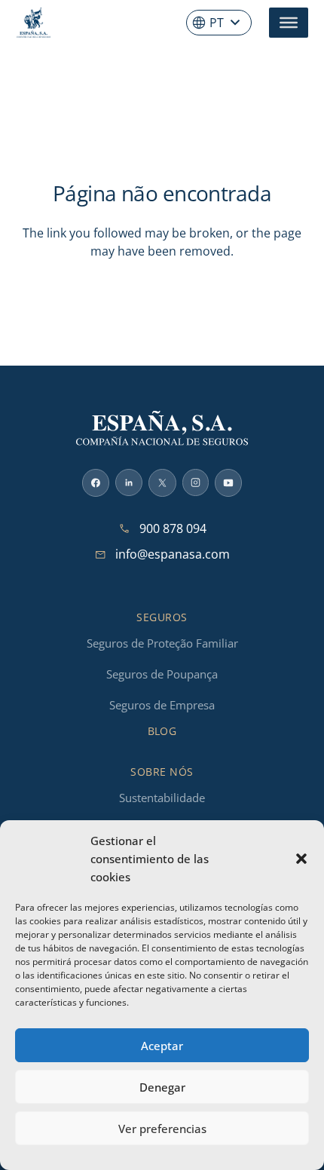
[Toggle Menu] (289, 23)
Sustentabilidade (162, 797)
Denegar (162, 1087)
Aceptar (162, 1045)
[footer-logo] (162, 428)
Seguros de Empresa (162, 704)
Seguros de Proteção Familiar (162, 643)
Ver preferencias (162, 1128)
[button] (301, 858)
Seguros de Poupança (162, 673)
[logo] (33, 23)
